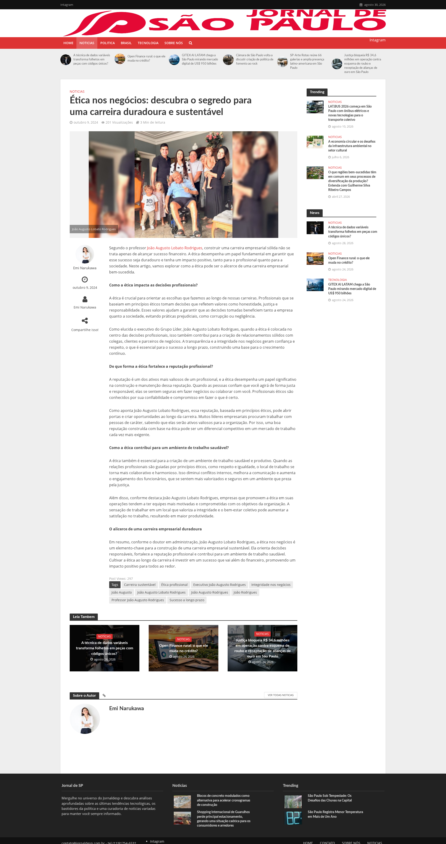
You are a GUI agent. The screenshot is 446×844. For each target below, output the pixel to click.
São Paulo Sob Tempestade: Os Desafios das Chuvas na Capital (330, 798)
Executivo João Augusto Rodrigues (219, 584)
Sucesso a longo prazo (187, 600)
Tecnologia (148, 43)
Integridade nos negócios (271, 584)
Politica (107, 43)
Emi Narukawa (84, 268)
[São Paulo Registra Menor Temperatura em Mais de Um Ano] (293, 817)
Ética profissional (174, 584)
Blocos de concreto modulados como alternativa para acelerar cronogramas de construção (223, 800)
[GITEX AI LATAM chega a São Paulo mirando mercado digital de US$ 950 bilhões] (174, 59)
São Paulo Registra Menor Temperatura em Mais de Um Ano (335, 814)
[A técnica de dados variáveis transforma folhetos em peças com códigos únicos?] (65, 59)
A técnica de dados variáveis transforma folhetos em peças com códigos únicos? (91, 59)
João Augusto (122, 592)
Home (68, 43)
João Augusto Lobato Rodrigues (174, 247)
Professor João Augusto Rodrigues (138, 600)
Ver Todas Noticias (281, 695)
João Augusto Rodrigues (209, 592)
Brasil (126, 43)
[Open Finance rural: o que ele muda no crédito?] (120, 58)
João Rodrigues (245, 592)
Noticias (86, 43)
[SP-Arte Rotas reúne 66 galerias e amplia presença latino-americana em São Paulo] (282, 61)
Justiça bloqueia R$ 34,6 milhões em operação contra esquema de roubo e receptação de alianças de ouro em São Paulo (362, 64)
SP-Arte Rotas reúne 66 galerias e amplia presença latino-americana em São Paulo (307, 61)
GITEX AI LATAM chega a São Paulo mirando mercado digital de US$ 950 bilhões (200, 59)
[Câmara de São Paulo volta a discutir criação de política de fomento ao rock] (228, 59)
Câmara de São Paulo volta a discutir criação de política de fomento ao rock (254, 59)
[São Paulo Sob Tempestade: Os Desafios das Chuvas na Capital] (293, 801)
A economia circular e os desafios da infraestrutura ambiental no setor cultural (351, 146)
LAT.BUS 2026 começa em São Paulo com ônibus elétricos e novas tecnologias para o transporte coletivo (350, 113)
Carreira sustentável (140, 584)
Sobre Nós (173, 43)
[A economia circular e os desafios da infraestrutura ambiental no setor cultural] (315, 141)
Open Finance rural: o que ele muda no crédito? (146, 58)
